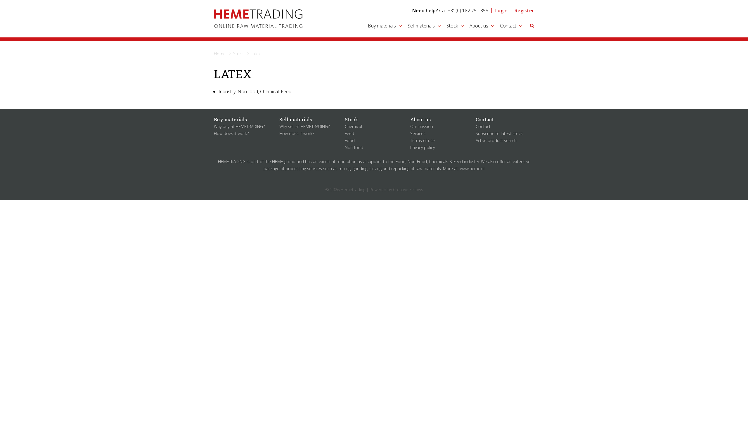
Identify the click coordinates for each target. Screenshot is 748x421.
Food (350, 140)
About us (479, 26)
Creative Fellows (408, 189)
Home (220, 53)
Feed (349, 133)
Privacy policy (422, 147)
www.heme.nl (472, 168)
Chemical (353, 126)
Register (524, 10)
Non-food (354, 147)
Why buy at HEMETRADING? (239, 126)
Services (417, 133)
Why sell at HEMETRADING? (304, 126)
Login (501, 10)
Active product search (496, 140)
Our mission (421, 126)
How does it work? (231, 133)
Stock (452, 26)
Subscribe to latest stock (499, 133)
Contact (508, 26)
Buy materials (382, 26)
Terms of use (422, 140)
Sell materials (421, 26)
